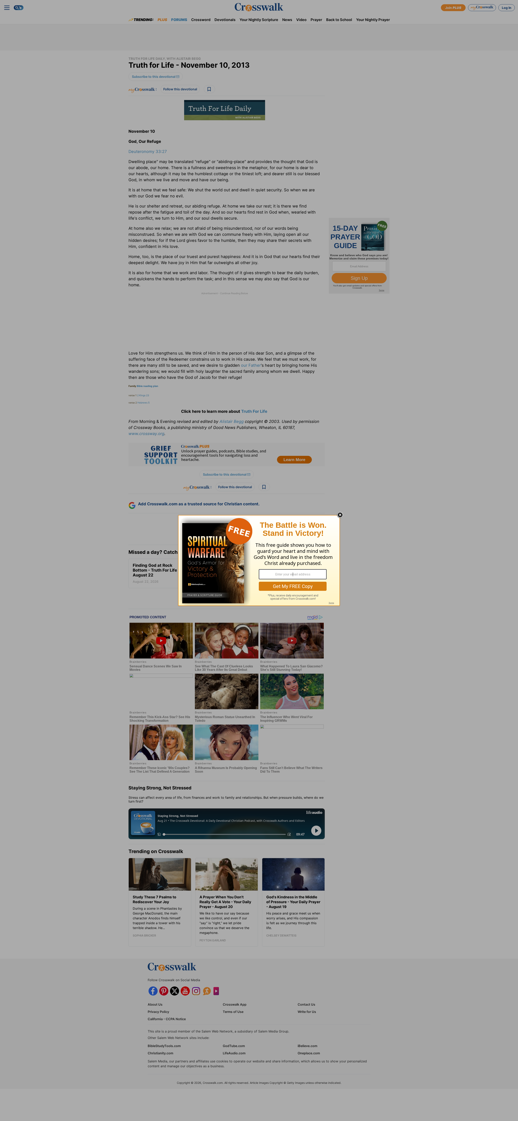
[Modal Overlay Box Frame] (259, 560)
